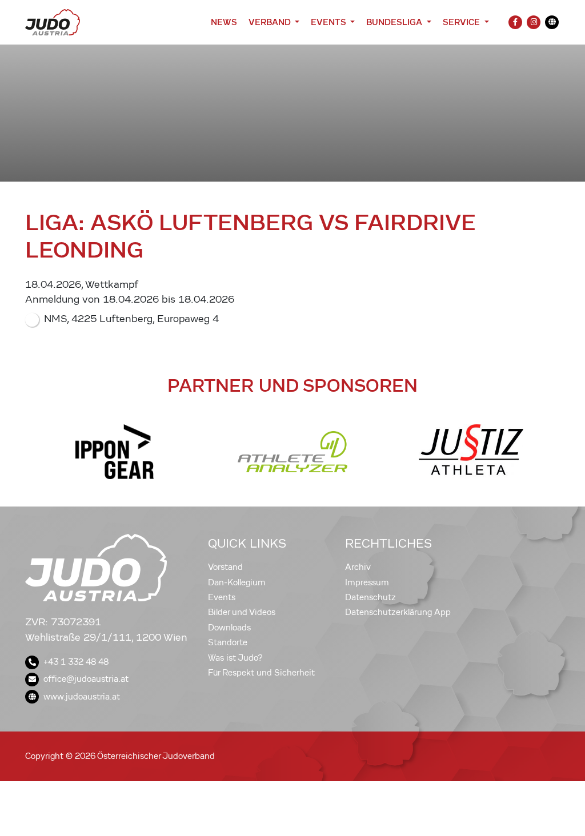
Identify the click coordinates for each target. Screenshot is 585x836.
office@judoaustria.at (86, 679)
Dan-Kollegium (237, 582)
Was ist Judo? (235, 658)
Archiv (358, 567)
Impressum (367, 582)
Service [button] (462, 22)
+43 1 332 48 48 (76, 662)
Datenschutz (370, 597)
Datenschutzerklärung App (398, 612)
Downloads (229, 627)
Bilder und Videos (241, 612)
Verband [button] (270, 22)
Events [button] (329, 22)
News (224, 22)
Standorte (227, 642)
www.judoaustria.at (81, 697)
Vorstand (225, 567)
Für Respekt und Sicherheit (261, 673)
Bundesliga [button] (395, 22)
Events (221, 597)
